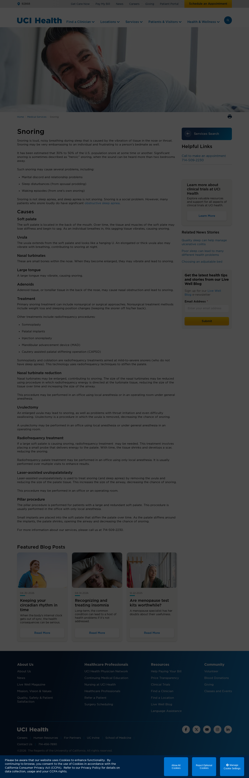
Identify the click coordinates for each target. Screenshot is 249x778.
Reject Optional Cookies (204, 766)
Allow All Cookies (176, 766)
